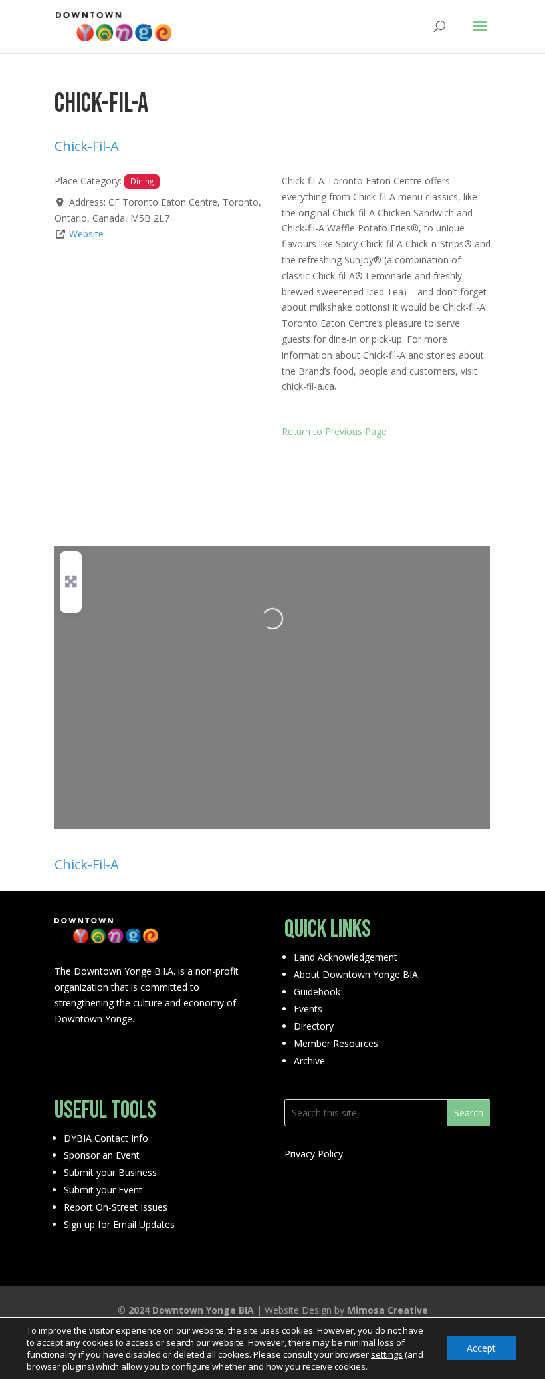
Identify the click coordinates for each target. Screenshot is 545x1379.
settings (387, 1354)
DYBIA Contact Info (106, 1138)
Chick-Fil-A (86, 146)
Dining (142, 181)
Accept (481, 1348)
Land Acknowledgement (345, 957)
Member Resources (336, 1043)
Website (86, 234)
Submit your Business (110, 1172)
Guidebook (317, 991)
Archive (309, 1060)
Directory (314, 1026)
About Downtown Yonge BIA (356, 974)
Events (308, 1008)
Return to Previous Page (334, 431)
